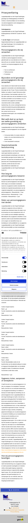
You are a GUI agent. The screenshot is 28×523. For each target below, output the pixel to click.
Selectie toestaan (14, 285)
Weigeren (14, 289)
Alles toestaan (14, 281)
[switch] (24, 262)
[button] (14, 490)
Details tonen (20, 276)
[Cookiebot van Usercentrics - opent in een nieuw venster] (20, 233)
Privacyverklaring (14, 511)
